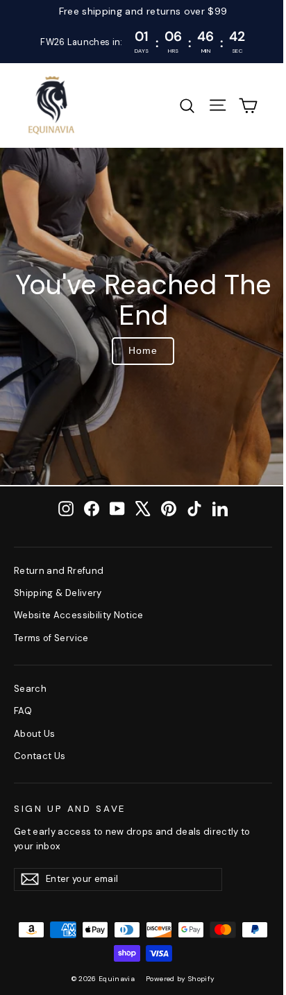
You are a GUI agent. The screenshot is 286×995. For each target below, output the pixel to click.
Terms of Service (51, 638)
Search (30, 689)
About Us (35, 734)
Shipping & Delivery (58, 593)
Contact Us (40, 756)
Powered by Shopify (180, 978)
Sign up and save (70, 809)
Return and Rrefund (58, 571)
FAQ (23, 711)
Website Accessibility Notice (79, 615)
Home (143, 350)
